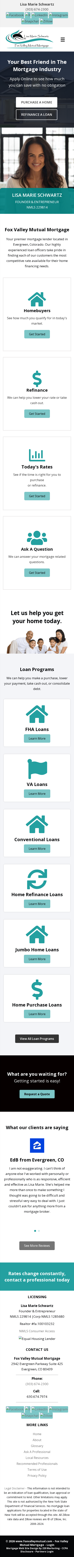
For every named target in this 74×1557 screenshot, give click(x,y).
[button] (15, 15)
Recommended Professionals (37, 1464)
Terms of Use (37, 1470)
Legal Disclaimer (14, 1488)
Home (37, 1434)
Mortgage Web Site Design (22, 1548)
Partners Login (44, 1551)
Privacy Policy (37, 1475)
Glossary (37, 1446)
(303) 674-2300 (37, 9)
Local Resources (37, 1458)
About (37, 1440)
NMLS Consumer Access (37, 1331)
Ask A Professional (37, 1452)
